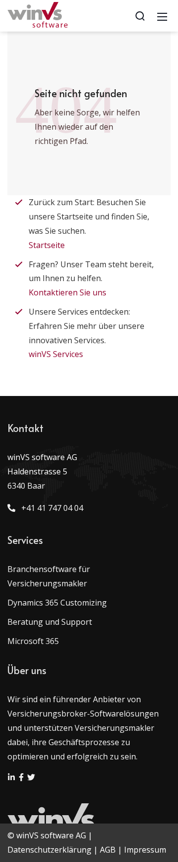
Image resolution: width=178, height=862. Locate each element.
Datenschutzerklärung (49, 849)
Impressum (145, 849)
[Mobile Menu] (162, 15)
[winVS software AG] (38, 15)
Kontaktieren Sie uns (67, 292)
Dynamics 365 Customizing (57, 602)
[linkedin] (12, 778)
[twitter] (31, 778)
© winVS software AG (46, 835)
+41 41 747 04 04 (50, 508)
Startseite (47, 245)
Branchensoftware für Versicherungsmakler (48, 576)
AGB (108, 849)
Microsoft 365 (33, 641)
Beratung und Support (49, 621)
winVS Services (56, 354)
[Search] (140, 15)
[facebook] (22, 778)
